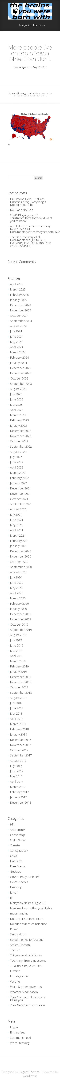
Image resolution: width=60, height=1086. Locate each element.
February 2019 (19, 666)
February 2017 (19, 792)
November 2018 (20, 682)
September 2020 (21, 567)
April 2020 (16, 593)
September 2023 (21, 384)
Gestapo (15, 871)
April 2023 (16, 410)
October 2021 (19, 499)
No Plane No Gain (21, 210)
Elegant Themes (29, 1072)
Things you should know (26, 955)
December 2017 (20, 740)
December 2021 (20, 488)
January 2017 (18, 797)
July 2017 (16, 766)
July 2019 (16, 640)
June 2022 (16, 462)
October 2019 (19, 624)
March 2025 (18, 289)
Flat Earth (16, 861)
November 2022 (20, 436)
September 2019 (21, 630)
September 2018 (21, 692)
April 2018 (16, 719)
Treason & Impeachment (26, 966)
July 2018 (16, 703)
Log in (14, 1027)
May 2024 (16, 342)
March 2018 (18, 724)
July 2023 (16, 394)
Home (11, 93)
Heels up (16, 887)
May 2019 (16, 651)
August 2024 (18, 326)
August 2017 (18, 761)
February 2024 (19, 357)
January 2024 (18, 363)
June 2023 (16, 399)
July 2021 (16, 514)
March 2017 (18, 787)
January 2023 (18, 425)
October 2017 (19, 750)
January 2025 (18, 300)
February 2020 (19, 603)
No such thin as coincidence (28, 924)
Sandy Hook (18, 934)
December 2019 (20, 614)
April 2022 (16, 467)
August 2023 (18, 389)
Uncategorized (24, 93)
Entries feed (18, 1032)
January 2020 (18, 609)
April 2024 (16, 347)
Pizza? (14, 929)
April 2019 (16, 656)
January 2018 (18, 734)
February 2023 (19, 420)
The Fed (15, 950)
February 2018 (19, 729)
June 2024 (16, 336)
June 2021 (16, 520)
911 (12, 824)
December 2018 (20, 677)
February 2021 (19, 541)
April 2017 (16, 781)
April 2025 (16, 284)
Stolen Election (20, 945)
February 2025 (19, 295)
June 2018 (16, 708)
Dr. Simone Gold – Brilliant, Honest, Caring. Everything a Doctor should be (28, 202)
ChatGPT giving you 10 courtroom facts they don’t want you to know (31, 218)
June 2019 (16, 645)
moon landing (19, 913)
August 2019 (18, 635)
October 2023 (19, 378)
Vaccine (15, 981)
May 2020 (16, 588)
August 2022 (18, 452)
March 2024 (18, 352)
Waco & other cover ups (26, 987)
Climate (15, 845)
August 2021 (18, 509)
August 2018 (18, 698)
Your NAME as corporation (27, 1005)
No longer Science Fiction (26, 919)
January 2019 (18, 671)
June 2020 (16, 582)
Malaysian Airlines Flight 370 (28, 903)
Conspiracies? (19, 850)
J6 (11, 898)
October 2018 (19, 687)
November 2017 (20, 745)
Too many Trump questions (28, 960)
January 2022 (18, 483)
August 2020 (18, 572)
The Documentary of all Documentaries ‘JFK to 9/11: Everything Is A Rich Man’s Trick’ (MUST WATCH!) (30, 241)
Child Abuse (18, 840)
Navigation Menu (30, 25)
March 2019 (18, 661)
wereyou (22, 67)
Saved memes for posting (26, 939)
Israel (13, 892)
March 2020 (18, 598)
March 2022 (18, 473)
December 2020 (20, 551)
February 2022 (19, 478)
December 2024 (20, 305)
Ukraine (15, 971)
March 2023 (18, 415)
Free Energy (17, 866)
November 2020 (20, 556)
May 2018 (16, 713)
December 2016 (20, 802)
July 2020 (16, 577)
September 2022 (21, 446)
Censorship (17, 835)
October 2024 (19, 315)
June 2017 (16, 771)
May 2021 (16, 525)
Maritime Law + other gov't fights (31, 908)
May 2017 (16, 776)
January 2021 (18, 546)
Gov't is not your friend (25, 877)
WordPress (30, 1076)
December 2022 (20, 431)
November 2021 (20, 493)
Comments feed (20, 1038)
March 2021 (18, 535)
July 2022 (16, 457)
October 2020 (19, 562)
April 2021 (16, 530)
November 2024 (20, 310)
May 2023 (16, 404)
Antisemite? (17, 830)
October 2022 (19, 441)
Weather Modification (24, 992)
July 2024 (16, 331)
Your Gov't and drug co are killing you (27, 998)
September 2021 (21, 504)
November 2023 (20, 373)
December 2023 (20, 368)
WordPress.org (19, 1043)
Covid (13, 856)
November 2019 (20, 619)
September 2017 (21, 755)
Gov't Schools (19, 882)
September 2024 (21, 321)
